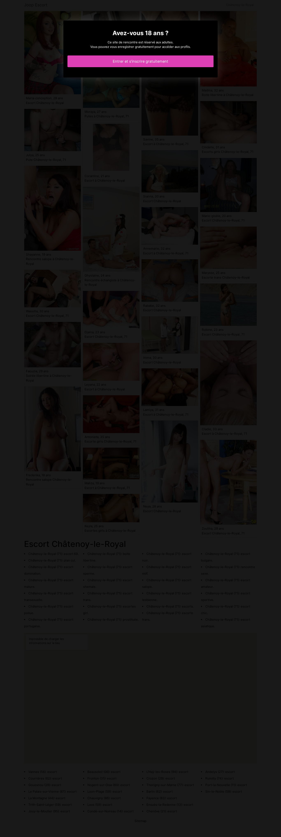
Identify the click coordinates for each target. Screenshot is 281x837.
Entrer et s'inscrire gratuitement (140, 61)
